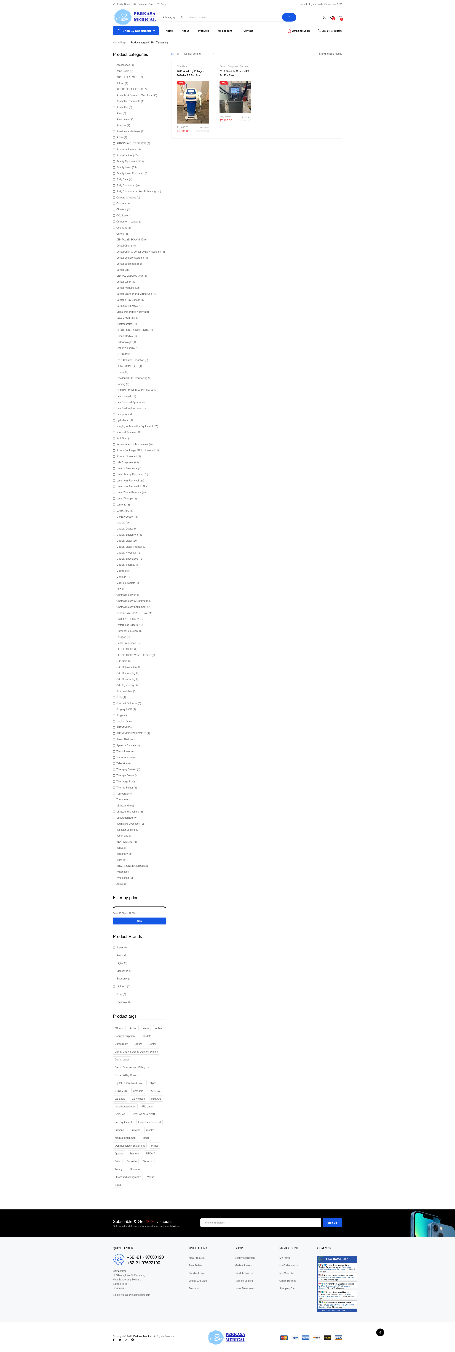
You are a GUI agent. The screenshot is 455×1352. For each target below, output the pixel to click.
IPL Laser (147, 1106)
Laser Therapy (124, 498)
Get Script (326, 1310)
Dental (152, 1044)
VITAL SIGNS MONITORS (131, 866)
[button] (380, 1332)
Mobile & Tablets (125, 583)
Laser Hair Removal (127, 480)
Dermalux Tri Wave (127, 306)
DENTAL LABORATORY (129, 275)
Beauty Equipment (229, 66)
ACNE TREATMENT (127, 77)
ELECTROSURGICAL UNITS (132, 330)
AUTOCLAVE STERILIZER (131, 143)
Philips (154, 1145)
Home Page (119, 42)
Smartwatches (124, 691)
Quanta (119, 1153)
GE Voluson (138, 1098)
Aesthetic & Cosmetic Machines (134, 95)
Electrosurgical (124, 324)
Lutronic (135, 1130)
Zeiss (118, 1184)
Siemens (134, 1153)
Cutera (120, 233)
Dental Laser (123, 281)
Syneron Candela (126, 745)
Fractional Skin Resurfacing (131, 378)
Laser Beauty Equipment (130, 474)
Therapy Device (125, 775)
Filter (139, 921)
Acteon (120, 83)
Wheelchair (122, 877)
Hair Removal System (128, 402)
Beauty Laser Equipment (130, 173)
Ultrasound (122, 805)
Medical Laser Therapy (129, 546)
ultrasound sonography (128, 1177)
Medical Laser (124, 540)
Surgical (120, 715)
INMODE (156, 1098)
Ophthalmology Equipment (131, 607)
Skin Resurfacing (125, 679)
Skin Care (182, 66)
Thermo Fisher (124, 787)
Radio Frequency (126, 643)
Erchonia (138, 1090)
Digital (119, 963)
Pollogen (121, 637)
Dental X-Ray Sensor (128, 300)
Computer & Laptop (127, 221)
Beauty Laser (123, 167)
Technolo (121, 1002)
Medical (120, 522)
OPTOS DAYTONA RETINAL (132, 613)
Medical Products (126, 552)
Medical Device (124, 528)
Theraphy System (126, 769)
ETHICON (122, 354)
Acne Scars (122, 71)
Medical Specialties (127, 558)
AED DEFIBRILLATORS (129, 89)
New (118, 588)
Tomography (123, 793)
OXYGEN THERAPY (127, 619)
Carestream (121, 1044)
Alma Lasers (123, 119)
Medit (146, 1137)
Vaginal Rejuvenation (128, 823)
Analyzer (121, 125)
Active (133, 1028)
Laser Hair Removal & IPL (131, 486)
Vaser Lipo (122, 835)
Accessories (123, 65)
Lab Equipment (124, 462)
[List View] (178, 53)
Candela (244, 66)
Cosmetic (121, 227)
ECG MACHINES (125, 317)
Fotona (120, 372)
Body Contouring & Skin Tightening (136, 191)
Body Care (122, 179)
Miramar (121, 576)
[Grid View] (172, 53)
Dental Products (125, 287)
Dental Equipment (126, 263)
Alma (119, 113)
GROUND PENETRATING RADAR (135, 390)
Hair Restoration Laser (129, 408)
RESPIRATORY (124, 649)
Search (289, 17)
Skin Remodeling (125, 673)
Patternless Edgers (127, 625)
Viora (119, 859)
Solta (119, 697)
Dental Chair (123, 245)
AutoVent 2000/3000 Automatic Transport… (334, 1268)
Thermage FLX (124, 781)
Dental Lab (122, 269)
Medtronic (122, 570)
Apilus (119, 137)
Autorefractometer (126, 149)
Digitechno (122, 971)
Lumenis (121, 504)
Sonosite (132, 1161)
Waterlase (122, 871)
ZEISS (120, 883)
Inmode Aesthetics (125, 1106)
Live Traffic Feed (337, 1259)
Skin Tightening (125, 685)
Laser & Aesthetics (126, 468)
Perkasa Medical (142, 1336)
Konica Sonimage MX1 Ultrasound (135, 450)
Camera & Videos (126, 197)
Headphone (123, 414)
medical (150, 1130)
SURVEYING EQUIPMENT (131, 733)
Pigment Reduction (127, 631)
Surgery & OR (124, 709)
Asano (120, 955)
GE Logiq (120, 1098)
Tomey (118, 1169)
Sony (119, 994)
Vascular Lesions (125, 829)
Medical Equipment (127, 534)
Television (122, 763)
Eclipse (152, 1083)
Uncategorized (124, 817)
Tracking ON (347, 1310)
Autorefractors (124, 155)
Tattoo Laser (123, 751)
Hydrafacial (122, 420)
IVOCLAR (120, 1114)
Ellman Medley (124, 336)
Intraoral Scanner (126, 432)
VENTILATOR (124, 841)
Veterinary (122, 853)
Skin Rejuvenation (126, 667)
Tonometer (122, 799)
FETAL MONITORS (127, 366)
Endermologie (124, 342)
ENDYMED (121, 1090)
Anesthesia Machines (128, 131)
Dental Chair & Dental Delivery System (138, 251)
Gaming (120, 384)
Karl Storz (121, 438)
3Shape (119, 1028)
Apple (119, 947)
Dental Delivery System (129, 257)
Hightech (121, 986)
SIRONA (150, 1153)
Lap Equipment (123, 1122)
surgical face (123, 721)
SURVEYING (123, 727)
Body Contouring (125, 185)
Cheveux (121, 209)
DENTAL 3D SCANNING (130, 239)
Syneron (147, 1161)
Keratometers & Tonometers (132, 444)
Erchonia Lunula (125, 348)
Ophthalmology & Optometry (132, 600)
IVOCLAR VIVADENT (143, 1114)
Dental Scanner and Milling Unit (134, 293)
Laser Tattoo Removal (128, 492)
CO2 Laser (122, 215)
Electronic (121, 978)
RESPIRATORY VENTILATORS (133, 655)
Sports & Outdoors (126, 703)
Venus (119, 847)
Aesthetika (122, 107)
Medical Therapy (125, 564)
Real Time (336, 1310)
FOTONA (155, 1090)
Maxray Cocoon (125, 516)
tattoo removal (124, 757)
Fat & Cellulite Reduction (130, 360)
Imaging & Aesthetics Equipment (134, 426)
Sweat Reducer (125, 739)
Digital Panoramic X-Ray (130, 311)
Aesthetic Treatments (128, 101)
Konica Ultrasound (126, 456)
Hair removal (123, 396)
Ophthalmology (124, 594)
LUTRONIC (122, 510)
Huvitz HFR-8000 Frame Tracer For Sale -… (335, 1295)
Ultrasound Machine (127, 811)
